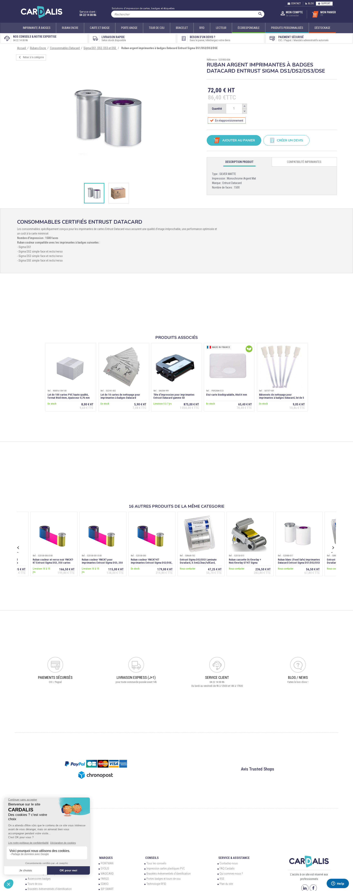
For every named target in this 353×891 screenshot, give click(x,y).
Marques (106, 858)
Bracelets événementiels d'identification (168, 873)
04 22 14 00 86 (87, 15)
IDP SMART (107, 889)
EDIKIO (104, 883)
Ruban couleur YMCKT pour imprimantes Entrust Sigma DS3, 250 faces (102, 562)
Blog (311, 3)
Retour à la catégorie (30, 57)
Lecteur (221, 27)
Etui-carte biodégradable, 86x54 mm (226, 394)
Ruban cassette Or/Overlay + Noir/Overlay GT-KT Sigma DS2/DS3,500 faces (245, 562)
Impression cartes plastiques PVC (165, 868)
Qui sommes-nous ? (231, 873)
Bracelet (182, 27)
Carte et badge (100, 27)
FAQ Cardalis (227, 868)
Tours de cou (35, 883)
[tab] (239, 162)
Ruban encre (70, 27)
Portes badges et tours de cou (163, 878)
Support (326, 3)
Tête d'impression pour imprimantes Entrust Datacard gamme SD (173, 396)
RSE (222, 878)
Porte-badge (129, 27)
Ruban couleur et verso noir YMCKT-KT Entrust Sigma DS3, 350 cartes (53, 561)
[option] (108, 118)
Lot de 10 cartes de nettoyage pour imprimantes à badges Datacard (120, 396)
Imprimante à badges (36, 27)
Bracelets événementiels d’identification (50, 889)
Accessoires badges (39, 878)
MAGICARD (107, 873)
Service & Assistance (234, 858)
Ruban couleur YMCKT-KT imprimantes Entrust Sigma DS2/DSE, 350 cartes (151, 562)
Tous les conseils (156, 863)
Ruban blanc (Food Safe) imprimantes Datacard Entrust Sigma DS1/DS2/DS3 (299, 561)
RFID (201, 27)
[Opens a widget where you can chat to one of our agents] (337, 884)
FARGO (105, 878)
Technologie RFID (156, 883)
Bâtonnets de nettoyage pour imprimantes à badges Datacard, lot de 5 (281, 396)
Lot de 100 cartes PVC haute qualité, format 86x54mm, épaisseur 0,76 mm (69, 396)
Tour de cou (156, 27)
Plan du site (226, 883)
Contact (296, 3)
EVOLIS (105, 868)
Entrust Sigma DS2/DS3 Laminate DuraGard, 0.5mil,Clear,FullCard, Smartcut (198, 562)
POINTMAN (107, 863)
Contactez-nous (229, 863)
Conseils (152, 858)
